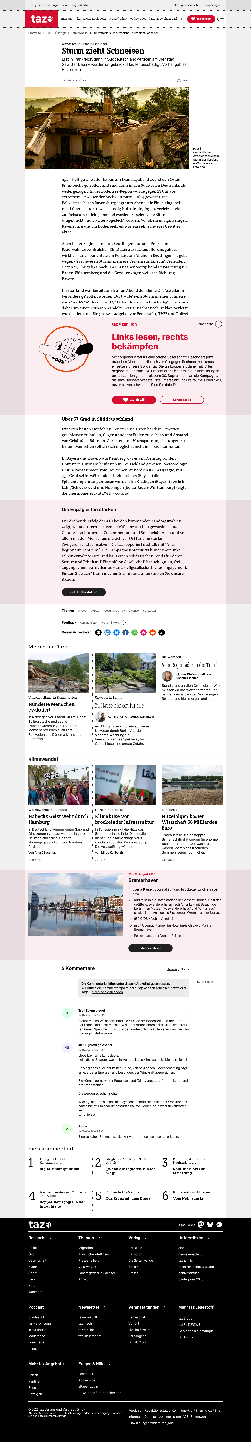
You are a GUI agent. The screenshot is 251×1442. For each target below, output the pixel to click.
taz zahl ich (186, 1260)
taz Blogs (185, 1318)
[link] (68, 18)
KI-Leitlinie (212, 1410)
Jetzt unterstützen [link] (83, 592)
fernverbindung (39, 1323)
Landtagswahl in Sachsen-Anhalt (97, 1276)
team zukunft (87, 1317)
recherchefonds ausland (196, 1267)
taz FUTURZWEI (189, 1325)
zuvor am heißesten (99, 464)
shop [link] (65, 5)
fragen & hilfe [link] (79, 5)
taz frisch (85, 1323)
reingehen (35, 1349)
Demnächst (136, 1317)
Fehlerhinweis (110, 622)
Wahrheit (35, 1292)
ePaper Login (88, 1386)
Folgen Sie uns (186, 1225)
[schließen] (219, 324)
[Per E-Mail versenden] (98, 632)
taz (40, 1225)
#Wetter (83, 610)
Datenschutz (154, 1417)
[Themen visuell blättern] (181, 19)
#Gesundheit (111, 610)
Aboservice (86, 1380)
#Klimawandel (131, 610)
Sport (32, 1273)
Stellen (133, 1267)
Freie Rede (36, 1342)
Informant (136, 1417)
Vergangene (137, 1336)
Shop (32, 1388)
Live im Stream (139, 1330)
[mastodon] (201, 1226)
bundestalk (36, 1317)
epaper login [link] (212, 5)
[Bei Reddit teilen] (152, 632)
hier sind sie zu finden (107, 992)
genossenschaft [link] (191, 5)
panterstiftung (188, 1273)
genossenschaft (190, 1254)
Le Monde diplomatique (196, 1331)
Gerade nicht (205, 324)
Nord (32, 1286)
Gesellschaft (37, 1260)
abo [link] (176, 5)
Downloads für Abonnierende (99, 1393)
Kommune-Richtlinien (188, 1410)
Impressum (173, 1417)
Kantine (34, 1381)
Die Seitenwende (140, 1260)
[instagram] (219, 1226)
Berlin (32, 1279)
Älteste (184, 969)
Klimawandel (80, 33)
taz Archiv (185, 1337)
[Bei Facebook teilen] (125, 632)
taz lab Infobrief (89, 1336)
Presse (133, 1273)
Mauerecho (36, 1336)
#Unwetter (149, 610)
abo (181, 1248)
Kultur (32, 1267)
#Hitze (95, 610)
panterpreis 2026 (191, 1279)
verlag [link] (32, 5)
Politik (33, 1248)
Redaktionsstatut (158, 1410)
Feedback (85, 1374)
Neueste (172, 969)
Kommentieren (89, 622)
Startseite (34, 33)
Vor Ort (133, 1323)
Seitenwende (199, 1417)
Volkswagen (87, 1267)
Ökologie (60, 33)
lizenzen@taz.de (56, 1416)
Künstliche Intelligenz (93, 1254)
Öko (48, 33)
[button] (220, 19)
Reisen (33, 1375)
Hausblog (135, 1254)
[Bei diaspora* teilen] (143, 632)
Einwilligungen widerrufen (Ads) (151, 1423)
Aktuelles (135, 1248)
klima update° (38, 1330)
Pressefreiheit (88, 1260)
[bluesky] (210, 1226)
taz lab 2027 (137, 1342)
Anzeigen (35, 1394)
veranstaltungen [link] (49, 5)
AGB (186, 1417)
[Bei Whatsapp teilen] (134, 632)
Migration (85, 1248)
